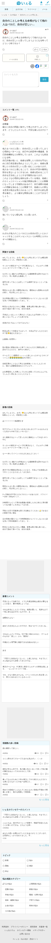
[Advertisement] (25, 97)
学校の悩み (9, 895)
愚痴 (7, 866)
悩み (45, 49)
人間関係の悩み (35, 884)
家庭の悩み (33, 889)
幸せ (7, 871)
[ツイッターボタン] (42, 66)
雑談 (31, 866)
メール (44, 9)
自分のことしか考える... (29, 15)
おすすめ (19, 9)
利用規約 (5, 927)
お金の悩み (9, 906)
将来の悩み (33, 906)
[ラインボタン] (47, 66)
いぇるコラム (10, 930)
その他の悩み (10, 911)
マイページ (32, 9)
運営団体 (33, 927)
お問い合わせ (25, 934)
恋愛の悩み (9, 889)
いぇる (4, 15)
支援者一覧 (43, 927)
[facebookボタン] (37, 66)
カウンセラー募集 (24, 930)
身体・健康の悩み (12, 900)
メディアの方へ (39, 930)
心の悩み (13, 15)
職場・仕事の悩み (36, 895)
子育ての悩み (34, 900)
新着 (6, 9)
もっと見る (44, 800)
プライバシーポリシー (19, 927)
